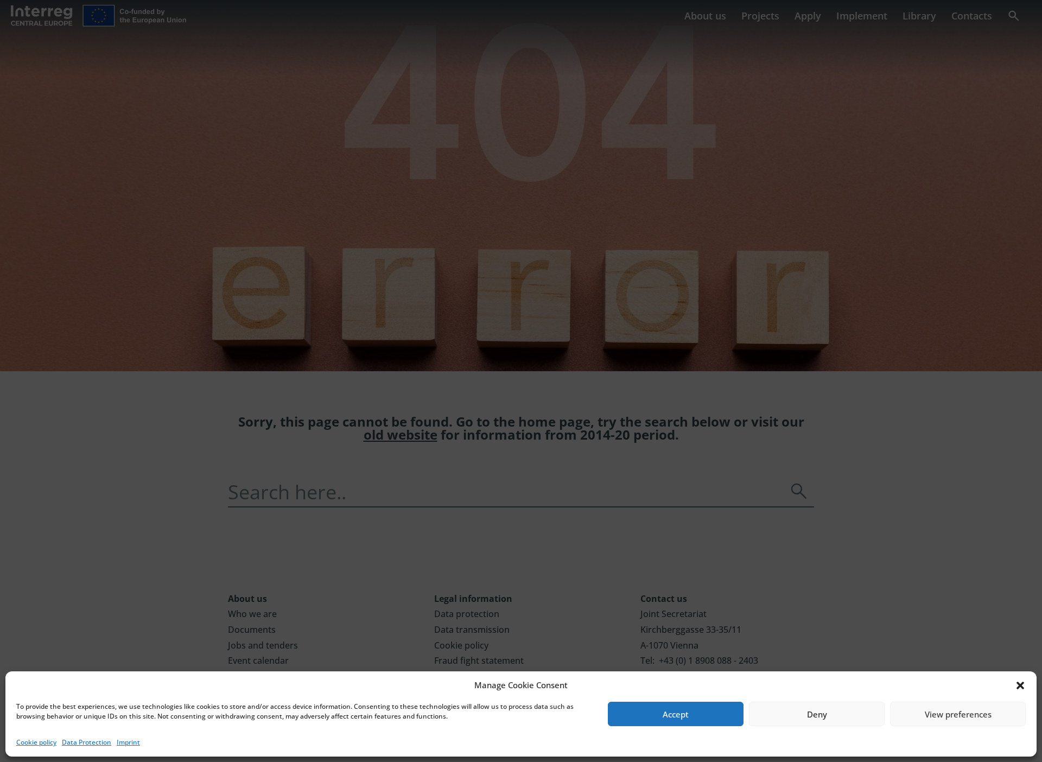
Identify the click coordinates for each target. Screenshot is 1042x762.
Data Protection (86, 742)
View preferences (958, 714)
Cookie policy (36, 742)
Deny (817, 714)
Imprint (128, 742)
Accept (676, 714)
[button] (1020, 685)
